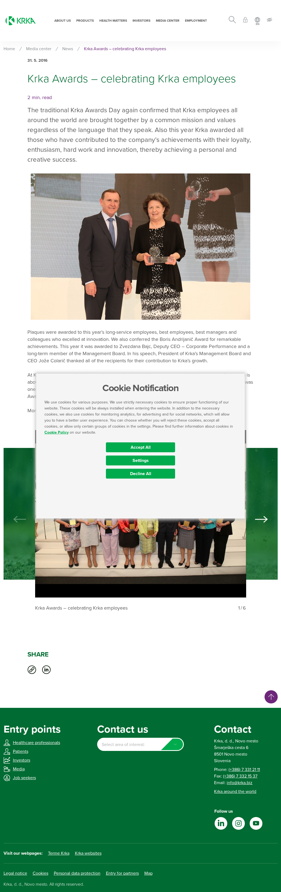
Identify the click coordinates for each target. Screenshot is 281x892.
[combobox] (140, 744)
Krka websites (88, 853)
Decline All (140, 473)
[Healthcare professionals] (245, 20)
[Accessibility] (269, 20)
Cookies (40, 873)
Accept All (141, 447)
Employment (196, 21)
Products (85, 21)
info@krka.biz (239, 783)
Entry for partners (122, 873)
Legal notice (15, 873)
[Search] (232, 20)
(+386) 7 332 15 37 (240, 776)
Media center (167, 21)
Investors (141, 21)
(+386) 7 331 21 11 (244, 769)
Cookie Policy (56, 432)
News (67, 49)
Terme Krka (58, 853)
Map (148, 873)
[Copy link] (31, 669)
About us (62, 21)
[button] (261, 519)
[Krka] (20, 20)
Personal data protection (77, 873)
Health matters (113, 21)
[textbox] (140, 744)
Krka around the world (235, 791)
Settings (141, 460)
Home (9, 49)
